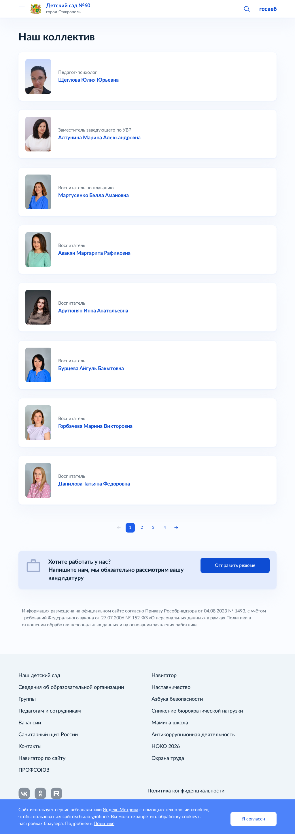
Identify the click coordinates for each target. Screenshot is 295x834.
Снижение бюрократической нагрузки (197, 711)
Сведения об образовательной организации (71, 687)
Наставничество (171, 687)
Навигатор (164, 675)
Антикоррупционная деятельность (193, 734)
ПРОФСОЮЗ (33, 770)
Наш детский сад (39, 675)
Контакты (29, 746)
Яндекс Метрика (120, 809)
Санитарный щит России (48, 734)
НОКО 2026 (166, 746)
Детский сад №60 (68, 5)
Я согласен (253, 819)
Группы (27, 699)
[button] (246, 8)
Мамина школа (170, 723)
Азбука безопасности (177, 699)
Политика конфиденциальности (186, 791)
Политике (104, 823)
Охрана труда (168, 758)
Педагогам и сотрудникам (49, 711)
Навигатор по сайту (41, 758)
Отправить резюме (235, 565)
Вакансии (29, 723)
